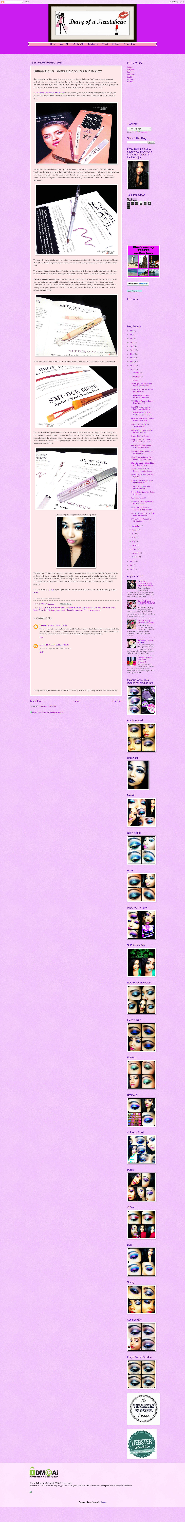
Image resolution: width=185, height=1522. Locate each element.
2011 (132, 569)
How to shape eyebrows (92, 610)
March (134, 549)
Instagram (130, 69)
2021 (132, 342)
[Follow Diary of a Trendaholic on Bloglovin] (138, 285)
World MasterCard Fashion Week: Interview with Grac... (142, 413)
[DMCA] (44, 1477)
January (135, 557)
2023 (132, 334)
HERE (35, 592)
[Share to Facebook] (68, 604)
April (134, 545)
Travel (105, 44)
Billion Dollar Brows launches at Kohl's (101, 607)
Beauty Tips (129, 44)
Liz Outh (43, 625)
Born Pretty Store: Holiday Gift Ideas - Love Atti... (142, 452)
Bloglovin (130, 74)
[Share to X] (65, 604)
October (135, 380)
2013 (132, 561)
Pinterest (130, 79)
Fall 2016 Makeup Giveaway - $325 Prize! (146, 621)
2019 (132, 350)
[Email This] (61, 604)
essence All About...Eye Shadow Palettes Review (142, 502)
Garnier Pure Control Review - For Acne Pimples (142, 431)
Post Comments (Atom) (48, 706)
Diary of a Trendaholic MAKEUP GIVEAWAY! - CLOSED (146, 603)
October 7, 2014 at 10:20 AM (57, 625)
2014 (132, 369)
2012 (132, 565)
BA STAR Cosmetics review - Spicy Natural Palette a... (141, 408)
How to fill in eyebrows (75, 610)
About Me (64, 44)
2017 (132, 358)
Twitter (129, 67)
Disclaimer (93, 44)
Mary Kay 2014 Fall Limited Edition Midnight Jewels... (141, 440)
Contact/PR (78, 44)
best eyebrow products (46, 607)
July (133, 533)
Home (53, 44)
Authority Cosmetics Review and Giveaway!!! (145, 659)
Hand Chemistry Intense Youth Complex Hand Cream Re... (142, 458)
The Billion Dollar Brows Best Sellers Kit (48, 92)
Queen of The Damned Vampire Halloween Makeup (142, 419)
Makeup (116, 44)
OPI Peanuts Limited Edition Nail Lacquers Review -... (141, 446)
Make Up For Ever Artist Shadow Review (140, 425)
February (135, 553)
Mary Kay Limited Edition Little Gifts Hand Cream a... (142, 464)
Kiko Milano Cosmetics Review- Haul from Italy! (142, 402)
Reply (42, 637)
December (136, 372)
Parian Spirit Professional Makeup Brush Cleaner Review (145, 583)
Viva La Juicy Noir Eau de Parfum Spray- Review (140, 396)
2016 (132, 361)
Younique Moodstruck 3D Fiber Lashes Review (142, 390)
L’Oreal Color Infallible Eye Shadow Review (141, 520)
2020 (132, 346)
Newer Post (35, 700)
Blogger (103, 1502)
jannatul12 (44, 645)
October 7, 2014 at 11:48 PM (59, 645)
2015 (132, 365)
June (134, 537)
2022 (132, 338)
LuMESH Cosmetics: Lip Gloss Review (142, 475)
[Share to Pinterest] (70, 604)
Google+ (130, 72)
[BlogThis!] (63, 604)
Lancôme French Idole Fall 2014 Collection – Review (142, 514)
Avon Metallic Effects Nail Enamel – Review (140, 487)
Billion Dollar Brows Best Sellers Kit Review (71, 607)
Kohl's (51, 589)
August (134, 530)
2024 (132, 331)
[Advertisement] (92, 53)
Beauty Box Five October (140, 436)
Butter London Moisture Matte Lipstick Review (142, 481)
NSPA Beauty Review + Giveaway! (146, 641)
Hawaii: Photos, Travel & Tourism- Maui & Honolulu (142, 508)
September (136, 526)
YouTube (130, 81)
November (136, 376)
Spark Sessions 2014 (138, 498)
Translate (144, 132)
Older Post (117, 700)
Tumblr (129, 77)
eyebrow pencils (60, 610)
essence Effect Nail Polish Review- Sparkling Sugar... (141, 469)
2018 (132, 354)
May (134, 541)
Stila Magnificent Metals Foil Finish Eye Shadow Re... (141, 384)
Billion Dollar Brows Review (43, 610)
